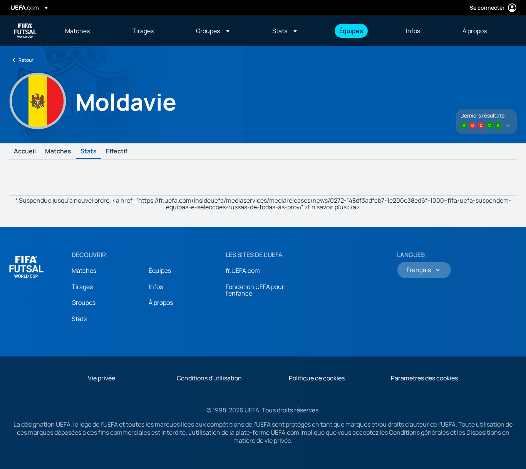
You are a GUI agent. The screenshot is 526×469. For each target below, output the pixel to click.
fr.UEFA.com (243, 270)
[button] (213, 31)
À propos (161, 302)
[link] (77, 31)
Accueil (25, 151)
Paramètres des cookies (424, 378)
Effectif (116, 151)
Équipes (160, 270)
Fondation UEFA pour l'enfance (255, 290)
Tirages (82, 286)
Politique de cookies (317, 378)
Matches (58, 151)
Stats (88, 151)
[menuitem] (89, 31)
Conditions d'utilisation (209, 378)
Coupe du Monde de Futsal (25, 31)
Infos (156, 286)
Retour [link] (26, 60)
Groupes (83, 302)
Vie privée (101, 378)
